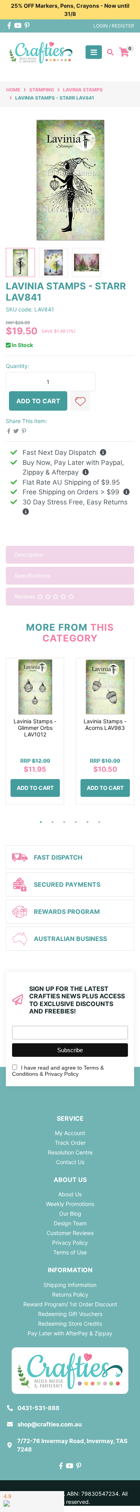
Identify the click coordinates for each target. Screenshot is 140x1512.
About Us (70, 1194)
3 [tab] (64, 822)
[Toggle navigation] (94, 52)
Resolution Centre (70, 1152)
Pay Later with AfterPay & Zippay (70, 1333)
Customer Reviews (70, 1233)
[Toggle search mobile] (108, 52)
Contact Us (70, 1162)
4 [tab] (76, 822)
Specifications (32, 575)
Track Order (70, 1142)
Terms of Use (70, 1252)
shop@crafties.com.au (50, 1424)
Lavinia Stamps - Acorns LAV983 (105, 724)
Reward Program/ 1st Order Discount (70, 1304)
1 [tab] (41, 822)
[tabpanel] (35, 737)
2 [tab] (52, 822)
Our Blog (70, 1213)
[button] (80, 401)
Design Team (70, 1223)
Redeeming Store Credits (70, 1323)
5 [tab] (87, 822)
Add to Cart (38, 401)
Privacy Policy (70, 1242)
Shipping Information (70, 1285)
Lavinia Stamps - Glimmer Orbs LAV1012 (35, 728)
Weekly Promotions (70, 1204)
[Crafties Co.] (41, 51)
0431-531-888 (39, 1408)
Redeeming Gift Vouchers (70, 1314)
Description (28, 554)
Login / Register (113, 26)
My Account (70, 1133)
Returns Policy (70, 1294)
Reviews (25, 596)
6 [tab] (99, 822)
